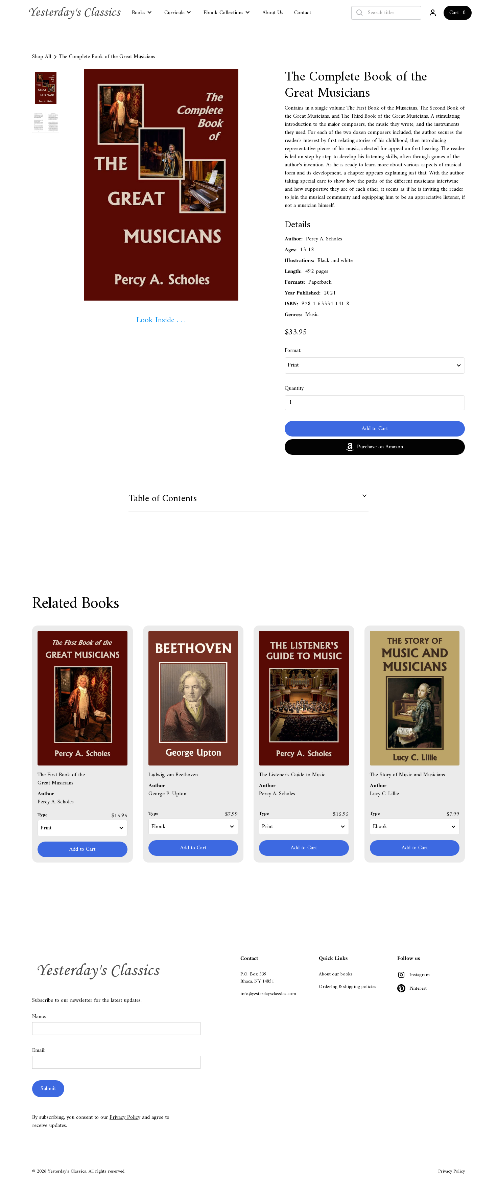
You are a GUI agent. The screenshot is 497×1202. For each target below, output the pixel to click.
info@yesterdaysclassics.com (268, 994)
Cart (454, 13)
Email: (38, 1050)
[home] (75, 13)
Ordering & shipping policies (347, 987)
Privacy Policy (125, 1117)
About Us (272, 13)
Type (42, 815)
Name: (39, 1017)
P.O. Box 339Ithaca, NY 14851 (257, 978)
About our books (336, 974)
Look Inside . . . (161, 320)
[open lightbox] (161, 185)
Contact (302, 13)
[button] (142, 12)
